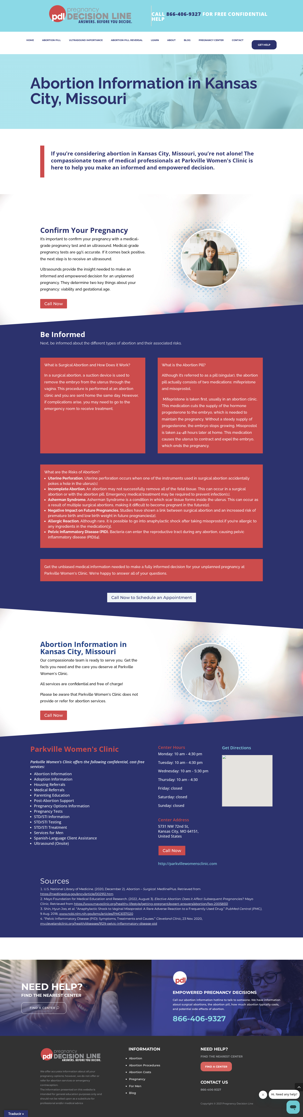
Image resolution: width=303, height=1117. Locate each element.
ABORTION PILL (51, 40)
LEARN (155, 40)
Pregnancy (137, 1079)
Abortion (135, 1058)
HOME (30, 40)
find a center (216, 1066)
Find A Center (42, 1008)
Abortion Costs (140, 1072)
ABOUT (171, 40)
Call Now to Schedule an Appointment (151, 597)
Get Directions (236, 748)
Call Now (53, 303)
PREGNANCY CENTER (211, 40)
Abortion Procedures (144, 1065)
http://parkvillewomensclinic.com (187, 863)
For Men (135, 1086)
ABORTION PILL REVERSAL (127, 40)
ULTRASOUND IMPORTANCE (86, 40)
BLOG (187, 40)
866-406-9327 (183, 14)
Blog (132, 1093)
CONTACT (237, 40)
